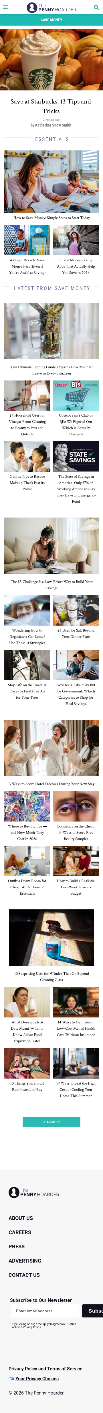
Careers (20, 1232)
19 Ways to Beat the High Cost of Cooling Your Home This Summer (76, 1089)
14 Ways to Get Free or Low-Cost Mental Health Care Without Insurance (76, 1028)
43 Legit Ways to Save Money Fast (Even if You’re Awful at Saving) (27, 266)
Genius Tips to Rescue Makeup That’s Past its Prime (27, 483)
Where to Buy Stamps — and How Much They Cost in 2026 (27, 832)
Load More (51, 1122)
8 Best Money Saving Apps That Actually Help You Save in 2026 (76, 266)
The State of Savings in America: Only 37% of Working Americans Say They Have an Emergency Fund (76, 489)
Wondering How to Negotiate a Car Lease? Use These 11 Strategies (27, 637)
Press (17, 1246)
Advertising (25, 1261)
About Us (21, 1218)
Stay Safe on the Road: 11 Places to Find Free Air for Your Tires (27, 691)
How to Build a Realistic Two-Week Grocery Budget (76, 887)
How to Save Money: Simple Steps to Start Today (51, 217)
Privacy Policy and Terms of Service (45, 1368)
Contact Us (24, 1275)
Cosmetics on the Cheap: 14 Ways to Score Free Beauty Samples (76, 832)
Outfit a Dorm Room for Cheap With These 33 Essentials (27, 887)
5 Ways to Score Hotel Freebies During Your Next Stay (51, 784)
